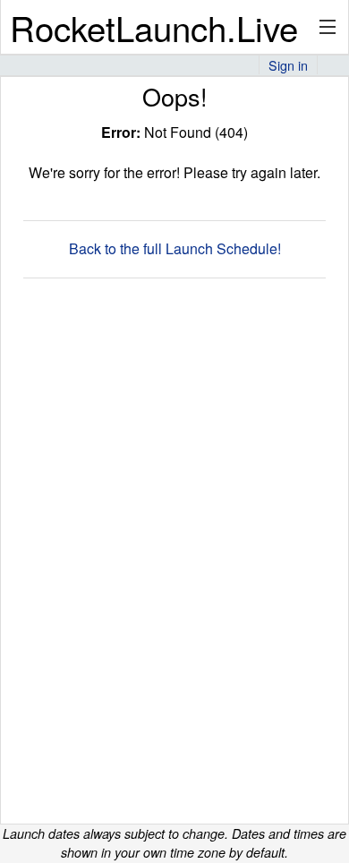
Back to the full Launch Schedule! (175, 248)
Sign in (288, 65)
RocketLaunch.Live (154, 27)
